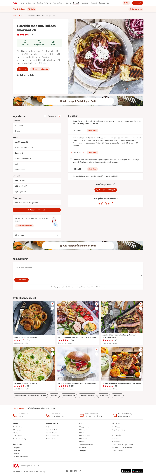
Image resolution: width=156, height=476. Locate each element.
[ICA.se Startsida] (15, 3)
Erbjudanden (37, 3)
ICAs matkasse (58, 3)
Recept (76, 3)
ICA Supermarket (84, 436)
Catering (47, 3)
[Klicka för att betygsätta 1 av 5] (99, 203)
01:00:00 (77, 131)
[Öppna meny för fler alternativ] (52, 308)
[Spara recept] (52, 304)
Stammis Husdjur (51, 433)
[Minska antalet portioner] (45, 116)
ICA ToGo (16, 454)
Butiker (69, 3)
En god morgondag (118, 430)
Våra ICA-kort (50, 439)
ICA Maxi (81, 442)
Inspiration (85, 3)
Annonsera (82, 448)
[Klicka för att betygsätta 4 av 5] (109, 203)
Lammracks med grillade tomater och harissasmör (77, 337)
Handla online (25, 3)
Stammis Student (51, 430)
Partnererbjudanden (52, 436)
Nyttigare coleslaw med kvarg (25, 383)
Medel (53, 45)
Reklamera (115, 439)
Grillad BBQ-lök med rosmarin (25, 337)
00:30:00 (77, 152)
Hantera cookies (117, 450)
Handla (15, 423)
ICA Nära (82, 433)
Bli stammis (49, 427)
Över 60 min (25, 45)
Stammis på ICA (52, 423)
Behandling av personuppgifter (122, 448)
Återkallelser (116, 442)
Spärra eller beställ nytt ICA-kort (122, 445)
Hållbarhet (116, 423)
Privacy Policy (85, 287)
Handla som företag (19, 439)
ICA (80, 423)
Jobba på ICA (83, 451)
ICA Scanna (16, 451)
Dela (32, 75)
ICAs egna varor (84, 427)
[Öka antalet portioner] (59, 116)
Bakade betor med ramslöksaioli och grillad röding (122, 383)
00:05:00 (77, 169)
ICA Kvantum (83, 439)
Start (14, 16)
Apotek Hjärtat (17, 436)
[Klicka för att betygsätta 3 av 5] (105, 203)
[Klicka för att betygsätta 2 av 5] (102, 203)
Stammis (94, 3)
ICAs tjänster (17, 444)
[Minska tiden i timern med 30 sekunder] (71, 130)
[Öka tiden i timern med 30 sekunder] (83, 130)
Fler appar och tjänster (20, 457)
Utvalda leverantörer (86, 445)
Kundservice (104, 3)
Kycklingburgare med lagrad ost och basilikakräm (77, 383)
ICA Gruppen (83, 430)
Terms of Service (96, 287)
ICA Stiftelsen (116, 427)
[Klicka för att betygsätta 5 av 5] (112, 203)
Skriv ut (22, 75)
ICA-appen (16, 448)
